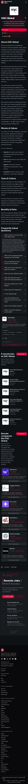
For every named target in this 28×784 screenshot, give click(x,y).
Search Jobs (9, 596)
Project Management (5, 727)
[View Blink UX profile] (14, 554)
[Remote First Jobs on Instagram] (10, 659)
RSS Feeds (3, 675)
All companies (20, 433)
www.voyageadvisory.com (15, 490)
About (2, 680)
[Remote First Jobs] (1, 567)
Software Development (6, 700)
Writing (2, 725)
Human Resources (5, 721)
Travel (2, 743)
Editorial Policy (4, 692)
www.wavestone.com (14, 473)
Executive (3, 771)
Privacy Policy (15, 780)
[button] (25, 18)
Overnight (3, 739)
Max (4, 778)
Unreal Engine (4, 767)
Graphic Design (4, 741)
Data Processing (4, 756)
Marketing (3, 708)
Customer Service (5, 704)
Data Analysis (4, 716)
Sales (2, 710)
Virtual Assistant (4, 764)
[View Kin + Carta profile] (14, 507)
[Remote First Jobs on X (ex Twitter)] (2, 659)
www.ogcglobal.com (12, 322)
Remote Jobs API (5, 673)
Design (2, 706)
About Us (3, 688)
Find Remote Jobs (5, 662)
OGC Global (13, 567)
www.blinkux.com (19, 550)
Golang (2, 752)
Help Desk (3, 737)
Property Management (6, 747)
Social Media (4, 745)
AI (1, 760)
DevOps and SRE (5, 717)
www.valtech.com (13, 506)
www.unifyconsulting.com (15, 538)
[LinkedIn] (6, 338)
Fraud (2, 758)
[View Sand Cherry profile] (14, 523)
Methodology (4, 694)
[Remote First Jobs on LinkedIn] (13, 659)
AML (2, 762)
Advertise (3, 670)
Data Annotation (5, 735)
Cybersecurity (4, 702)
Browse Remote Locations (7, 665)
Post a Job (20, 596)
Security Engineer (5, 769)
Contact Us (3, 682)
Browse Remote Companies (7, 663)
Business (3, 714)
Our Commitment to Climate (14, 782)
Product (3, 712)
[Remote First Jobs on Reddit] (7, 659)
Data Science (4, 754)
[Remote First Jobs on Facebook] (4, 659)
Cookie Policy (22, 780)
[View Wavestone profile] (14, 475)
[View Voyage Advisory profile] (14, 491)
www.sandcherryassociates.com (16, 522)
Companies (6, 567)
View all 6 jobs (21, 354)
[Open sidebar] (26, 2)
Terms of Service (7, 780)
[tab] (14, 29)
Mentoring (3, 766)
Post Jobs (3, 668)
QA (1, 723)
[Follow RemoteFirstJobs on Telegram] (15, 659)
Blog (2, 678)
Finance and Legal (5, 719)
